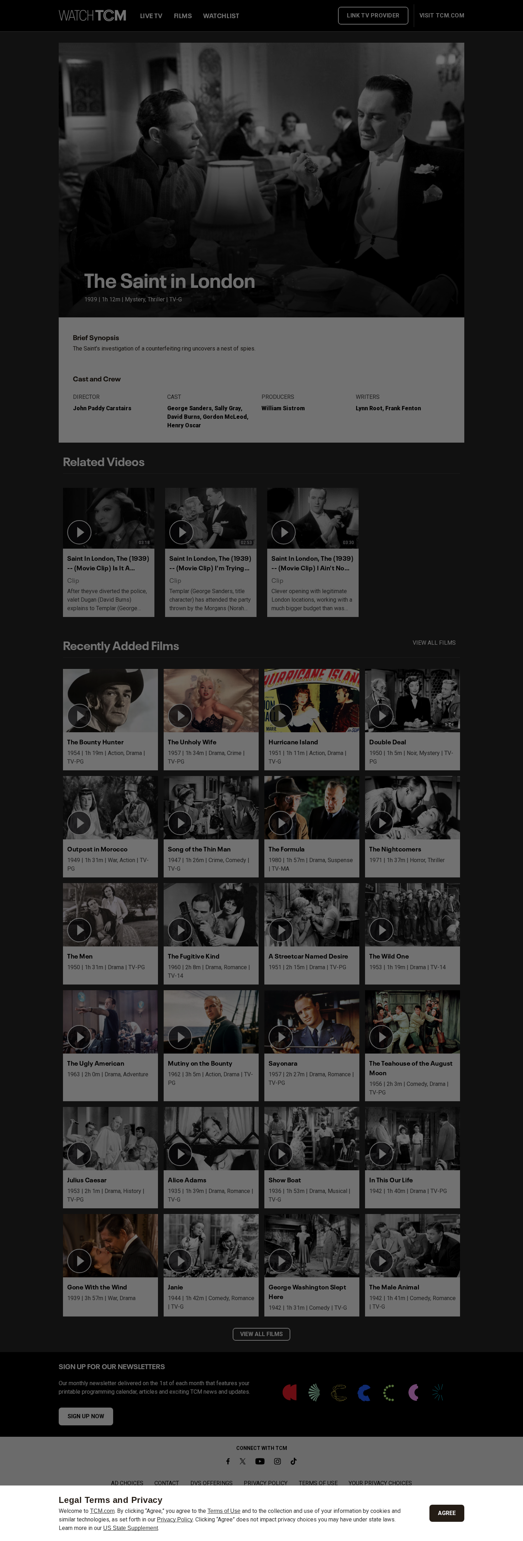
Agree (447, 1513)
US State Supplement (130, 1528)
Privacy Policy (175, 1519)
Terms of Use (224, 1511)
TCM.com (102, 1511)
